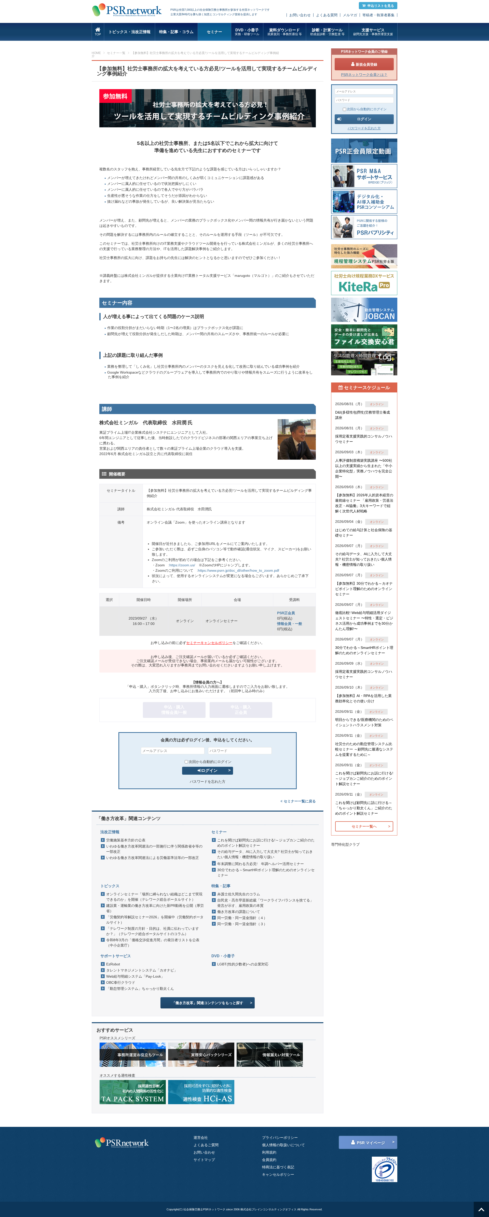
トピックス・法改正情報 (129, 32)
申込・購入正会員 (241, 710)
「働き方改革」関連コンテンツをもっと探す (207, 1003)
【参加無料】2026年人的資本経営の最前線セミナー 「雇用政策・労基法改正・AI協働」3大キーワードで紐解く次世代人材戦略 (364, 503)
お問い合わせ (300, 15)
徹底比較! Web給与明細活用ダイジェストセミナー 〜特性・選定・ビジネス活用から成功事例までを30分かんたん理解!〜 (364, 621)
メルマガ (350, 15)
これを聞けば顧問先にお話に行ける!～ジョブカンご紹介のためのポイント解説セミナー (266, 842)
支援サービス (373, 32)
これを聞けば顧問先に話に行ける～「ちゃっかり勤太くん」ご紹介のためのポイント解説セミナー (363, 808)
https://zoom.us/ (182, 565)
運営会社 (201, 1138)
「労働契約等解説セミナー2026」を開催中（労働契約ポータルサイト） (154, 919)
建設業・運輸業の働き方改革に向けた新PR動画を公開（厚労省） (155, 908)
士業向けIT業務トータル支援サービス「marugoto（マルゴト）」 (223, 276)
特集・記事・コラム (176, 32)
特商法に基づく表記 (278, 1167)
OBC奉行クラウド (120, 982)
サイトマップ (204, 1160)
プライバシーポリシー (280, 1138)
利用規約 (269, 1152)
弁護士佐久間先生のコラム (238, 894)
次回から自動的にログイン (210, 762)
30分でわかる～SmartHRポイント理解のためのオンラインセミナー (266, 872)
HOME (96, 53)
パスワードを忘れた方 (207, 782)
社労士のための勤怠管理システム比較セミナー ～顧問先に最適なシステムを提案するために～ (364, 749)
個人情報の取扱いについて (283, 1145)
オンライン (377, 404)
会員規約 (269, 1160)
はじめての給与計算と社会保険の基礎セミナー (363, 532)
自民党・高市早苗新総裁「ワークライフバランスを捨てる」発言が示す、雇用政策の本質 (265, 903)
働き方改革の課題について (238, 912)
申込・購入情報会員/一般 (174, 710)
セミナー (214, 32)
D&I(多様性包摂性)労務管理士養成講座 (362, 415)
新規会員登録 (366, 64)
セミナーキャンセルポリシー (209, 643)
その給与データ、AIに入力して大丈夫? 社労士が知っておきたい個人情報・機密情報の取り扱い (265, 854)
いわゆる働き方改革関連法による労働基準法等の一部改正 (152, 858)
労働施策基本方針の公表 (125, 840)
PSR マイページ (371, 1143)
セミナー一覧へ (364, 826)
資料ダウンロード (284, 32)
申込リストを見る (381, 6)
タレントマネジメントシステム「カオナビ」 (142, 970)
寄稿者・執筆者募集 (378, 15)
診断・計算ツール (327, 32)
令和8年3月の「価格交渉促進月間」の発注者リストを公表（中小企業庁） (152, 942)
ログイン (209, 770)
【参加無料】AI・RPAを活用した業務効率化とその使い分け (363, 698)
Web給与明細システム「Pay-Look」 (135, 976)
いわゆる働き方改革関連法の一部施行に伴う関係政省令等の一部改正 (154, 849)
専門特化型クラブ (345, 844)
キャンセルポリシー (278, 1174)
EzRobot (113, 964)
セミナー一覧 (116, 53)
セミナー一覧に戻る (300, 801)
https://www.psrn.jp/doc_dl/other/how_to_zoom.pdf (238, 570)
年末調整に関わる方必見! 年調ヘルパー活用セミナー (260, 864)
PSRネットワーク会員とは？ (364, 75)
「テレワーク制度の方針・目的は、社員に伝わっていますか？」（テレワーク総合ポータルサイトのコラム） (152, 931)
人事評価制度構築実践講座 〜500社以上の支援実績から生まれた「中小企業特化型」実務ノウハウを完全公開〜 (363, 468)
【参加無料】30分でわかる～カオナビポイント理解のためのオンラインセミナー (364, 588)
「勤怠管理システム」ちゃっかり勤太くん (140, 989)
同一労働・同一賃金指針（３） (242, 924)
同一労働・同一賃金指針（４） (242, 918)
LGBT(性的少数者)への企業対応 (242, 964)
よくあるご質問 (206, 1145)
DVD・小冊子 (247, 32)
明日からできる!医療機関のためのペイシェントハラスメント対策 (364, 722)
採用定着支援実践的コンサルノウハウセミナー (363, 439)
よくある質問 (326, 15)
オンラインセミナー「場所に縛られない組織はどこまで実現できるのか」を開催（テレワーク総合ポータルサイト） (154, 896)
